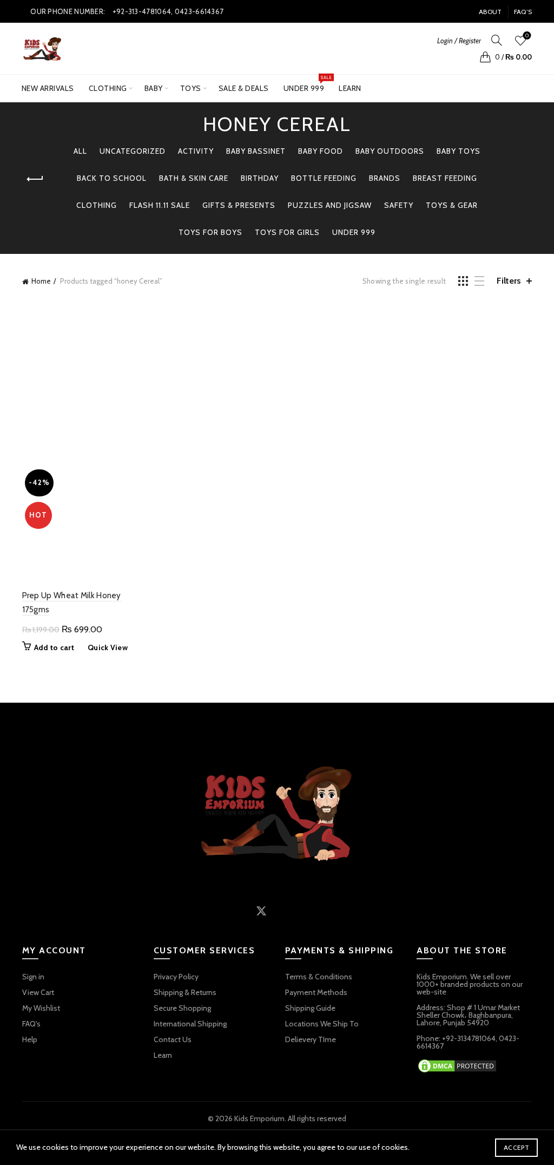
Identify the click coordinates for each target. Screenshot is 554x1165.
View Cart (38, 992)
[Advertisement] (280, 380)
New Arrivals (48, 88)
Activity (196, 151)
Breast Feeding (445, 178)
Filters (509, 281)
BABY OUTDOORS (389, 151)
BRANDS (384, 178)
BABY (153, 88)
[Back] (35, 179)
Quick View (108, 647)
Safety (398, 205)
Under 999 (353, 232)
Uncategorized (133, 151)
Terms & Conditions (318, 976)
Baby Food (320, 151)
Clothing (108, 88)
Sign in (33, 976)
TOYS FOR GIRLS (287, 232)
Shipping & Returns (185, 992)
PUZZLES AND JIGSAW (330, 205)
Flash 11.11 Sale (159, 205)
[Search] (496, 40)
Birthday (260, 178)
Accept (516, 1147)
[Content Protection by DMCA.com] (457, 1065)
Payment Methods (316, 992)
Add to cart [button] (54, 647)
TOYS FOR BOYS (210, 232)
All (80, 151)
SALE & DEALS (244, 88)
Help (29, 1039)
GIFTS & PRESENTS (238, 205)
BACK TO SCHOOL (112, 178)
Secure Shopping (182, 1008)
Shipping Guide (310, 1008)
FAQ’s (523, 12)
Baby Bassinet (256, 151)
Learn (350, 88)
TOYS (190, 88)
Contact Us (173, 1039)
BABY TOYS (458, 151)
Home (41, 281)
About (490, 12)
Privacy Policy (176, 976)
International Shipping (190, 1024)
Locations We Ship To (322, 1024)
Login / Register (459, 40)
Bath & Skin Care (193, 178)
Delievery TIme (310, 1039)
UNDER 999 (307, 84)
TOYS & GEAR (452, 205)
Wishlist (527, 35)
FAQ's (31, 1024)
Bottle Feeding (324, 178)
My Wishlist (41, 1008)
